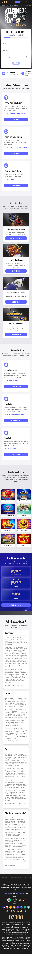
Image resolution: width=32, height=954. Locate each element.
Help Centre (12, 842)
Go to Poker (16, 302)
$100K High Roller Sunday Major (14, 764)
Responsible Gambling (11, 857)
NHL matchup (18, 638)
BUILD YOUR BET (16, 420)
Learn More (16, 119)
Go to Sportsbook (16, 238)
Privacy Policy (8, 893)
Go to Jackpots (16, 335)
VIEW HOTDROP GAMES (16, 605)
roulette (7, 712)
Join (17, 2)
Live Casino (15, 5)
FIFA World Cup (11, 677)
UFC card (11, 639)
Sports (3, 5)
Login (23, 2)
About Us (4, 878)
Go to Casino (16, 271)
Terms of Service (20, 893)
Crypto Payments (15, 878)
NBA (21, 641)
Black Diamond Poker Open (14, 772)
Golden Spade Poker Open (14, 774)
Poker (22, 5)
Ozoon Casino (9, 698)
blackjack (14, 711)
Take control (16, 454)
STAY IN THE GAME (16, 386)
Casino (9, 5)
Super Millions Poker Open (12, 771)
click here (19, 889)
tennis (22, 674)
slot (13, 705)
